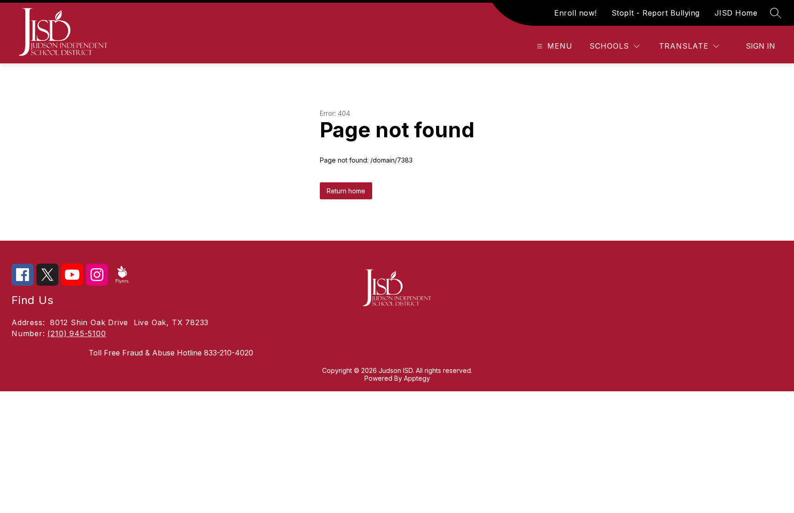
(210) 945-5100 (76, 333)
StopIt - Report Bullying (656, 12)
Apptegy (417, 378)
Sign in (760, 46)
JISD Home (736, 12)
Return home (346, 191)
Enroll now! (575, 12)
